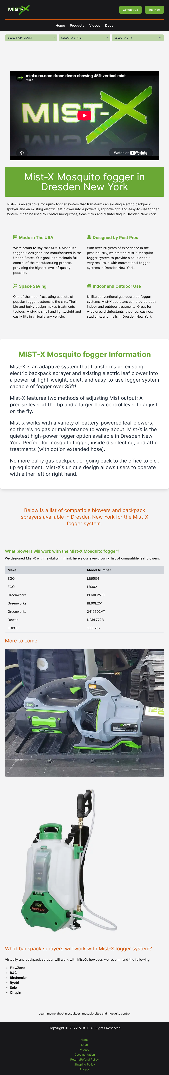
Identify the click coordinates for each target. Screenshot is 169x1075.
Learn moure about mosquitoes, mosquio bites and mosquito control (84, 1013)
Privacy (85, 1069)
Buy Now (154, 9)
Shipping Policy (84, 1064)
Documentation (84, 1054)
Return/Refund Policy (84, 1059)
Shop (84, 1044)
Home (60, 25)
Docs (109, 25)
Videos (94, 25)
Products (77, 25)
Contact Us (130, 9)
